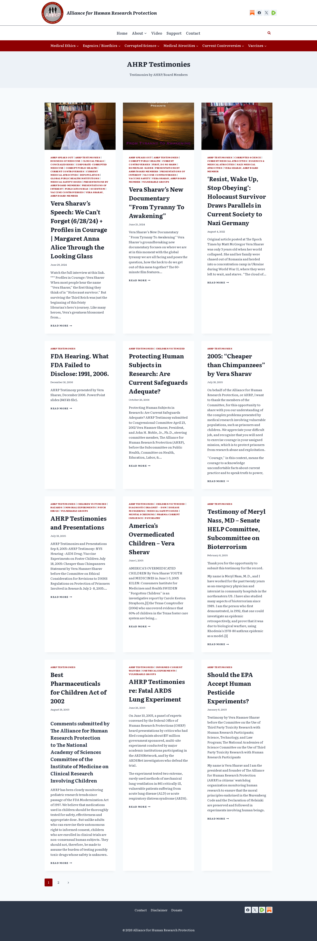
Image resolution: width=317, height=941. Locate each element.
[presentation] (80, 126)
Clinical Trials (93, 161)
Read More (61, 325)
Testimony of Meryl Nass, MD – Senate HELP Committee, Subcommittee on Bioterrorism (236, 529)
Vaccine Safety (139, 178)
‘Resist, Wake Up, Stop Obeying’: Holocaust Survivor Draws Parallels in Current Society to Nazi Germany (236, 200)
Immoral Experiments (80, 507)
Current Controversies (67, 171)
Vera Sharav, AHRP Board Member (76, 194)
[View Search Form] (269, 33)
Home (122, 33)
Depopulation (90, 174)
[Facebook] (259, 13)
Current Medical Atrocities (74, 173)
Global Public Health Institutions (74, 178)
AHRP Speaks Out (61, 157)
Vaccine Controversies (67, 192)
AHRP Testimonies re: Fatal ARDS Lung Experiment (157, 690)
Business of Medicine (65, 161)
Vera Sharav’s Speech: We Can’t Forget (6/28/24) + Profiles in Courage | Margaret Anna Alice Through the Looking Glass (78, 229)
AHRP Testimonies (87, 157)
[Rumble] (274, 13)
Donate (176, 910)
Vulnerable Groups (155, 181)
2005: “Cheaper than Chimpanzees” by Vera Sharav (236, 364)
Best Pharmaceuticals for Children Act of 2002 (78, 687)
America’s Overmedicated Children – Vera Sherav (152, 538)
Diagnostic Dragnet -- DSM (148, 507)
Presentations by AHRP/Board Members (79, 183)
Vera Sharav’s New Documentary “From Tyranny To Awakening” (156, 202)
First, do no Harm (164, 164)
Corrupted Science (247, 157)
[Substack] (252, 13)
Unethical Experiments (159, 670)
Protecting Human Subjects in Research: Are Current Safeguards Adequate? (158, 373)
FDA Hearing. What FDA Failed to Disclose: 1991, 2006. (79, 364)
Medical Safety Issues (66, 181)
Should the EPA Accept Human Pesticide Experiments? (230, 687)
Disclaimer (159, 910)
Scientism (97, 188)
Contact (193, 33)
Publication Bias (77, 188)
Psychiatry (152, 518)
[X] (266, 13)
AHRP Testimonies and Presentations (78, 522)
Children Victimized (170, 348)
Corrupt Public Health (81, 167)
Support (174, 33)
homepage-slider (141, 167)
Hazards (56, 507)
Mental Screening (142, 514)
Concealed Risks (62, 164)
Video (156, 33)
